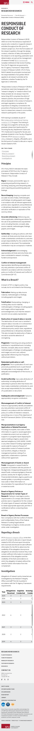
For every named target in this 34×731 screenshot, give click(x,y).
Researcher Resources (11, 11)
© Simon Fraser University (25, 720)
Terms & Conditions (6, 720)
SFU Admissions (5, 692)
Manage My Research (7, 660)
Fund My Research (6, 658)
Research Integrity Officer (14, 538)
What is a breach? (8, 154)
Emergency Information (8, 700)
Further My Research (7, 663)
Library (3, 697)
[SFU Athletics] (3, 704)
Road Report (5, 694)
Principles (5, 151)
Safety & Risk (5, 686)
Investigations (7, 158)
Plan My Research (20, 15)
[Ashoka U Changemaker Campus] (13, 704)
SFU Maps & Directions (7, 689)
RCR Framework (21, 61)
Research (4, 8)
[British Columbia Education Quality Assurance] (8, 704)
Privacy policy (15, 720)
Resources (4, 666)
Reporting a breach (8, 156)
